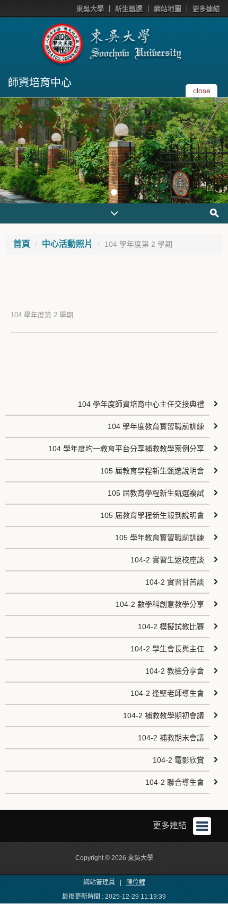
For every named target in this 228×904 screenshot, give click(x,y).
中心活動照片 (67, 243)
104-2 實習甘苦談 (174, 582)
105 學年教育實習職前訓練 (159, 537)
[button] (10, 150)
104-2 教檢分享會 (174, 671)
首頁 (21, 243)
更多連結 (206, 8)
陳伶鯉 (135, 882)
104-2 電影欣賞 (178, 760)
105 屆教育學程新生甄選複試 (156, 493)
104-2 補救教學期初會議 (163, 715)
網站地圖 (167, 8)
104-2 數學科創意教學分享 (160, 604)
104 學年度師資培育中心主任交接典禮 (141, 404)
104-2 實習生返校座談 (167, 560)
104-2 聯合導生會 (174, 782)
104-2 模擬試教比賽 (171, 626)
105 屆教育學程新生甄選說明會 (152, 471)
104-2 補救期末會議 (171, 737)
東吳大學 (90, 8)
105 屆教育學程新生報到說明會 (152, 515)
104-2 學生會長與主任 (167, 649)
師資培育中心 (40, 82)
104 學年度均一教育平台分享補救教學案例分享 (126, 448)
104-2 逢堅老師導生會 (167, 693)
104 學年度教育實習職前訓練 (156, 426)
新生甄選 (129, 8)
